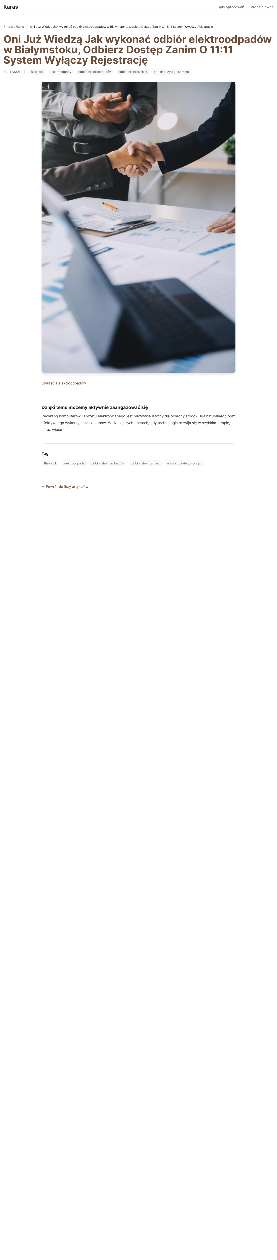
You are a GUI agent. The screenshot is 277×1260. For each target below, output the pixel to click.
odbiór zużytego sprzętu (171, 71)
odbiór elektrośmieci (132, 71)
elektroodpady (61, 71)
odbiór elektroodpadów (94, 71)
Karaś (10, 7)
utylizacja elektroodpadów (64, 383)
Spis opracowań (231, 7)
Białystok (37, 71)
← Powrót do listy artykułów (65, 486)
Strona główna (262, 7)
